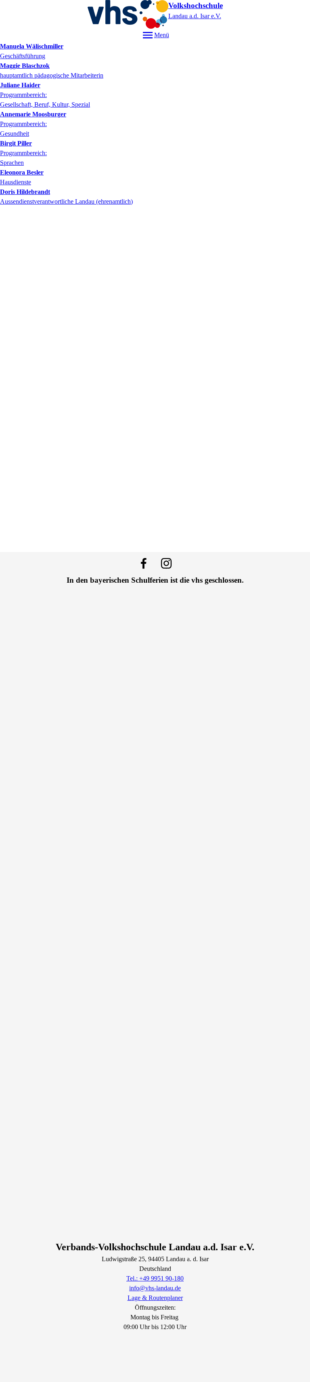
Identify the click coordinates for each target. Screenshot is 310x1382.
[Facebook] (143, 563)
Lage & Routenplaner (155, 1297)
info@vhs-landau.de (155, 1288)
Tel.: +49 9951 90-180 (155, 1278)
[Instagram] (166, 563)
